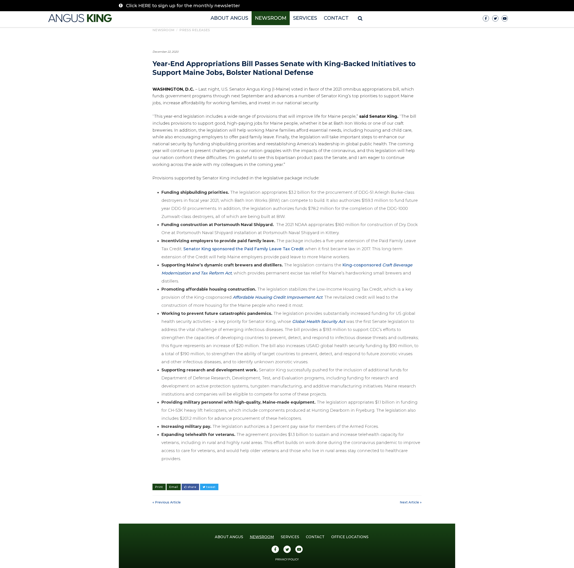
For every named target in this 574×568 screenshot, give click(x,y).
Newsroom (270, 18)
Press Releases (194, 30)
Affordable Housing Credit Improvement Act (277, 297)
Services (305, 18)
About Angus (229, 18)
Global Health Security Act (318, 321)
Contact (336, 18)
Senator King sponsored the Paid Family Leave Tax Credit (243, 248)
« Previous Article (166, 502)
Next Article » (411, 502)
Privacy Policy (287, 559)
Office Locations (349, 537)
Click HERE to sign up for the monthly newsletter (183, 5)
